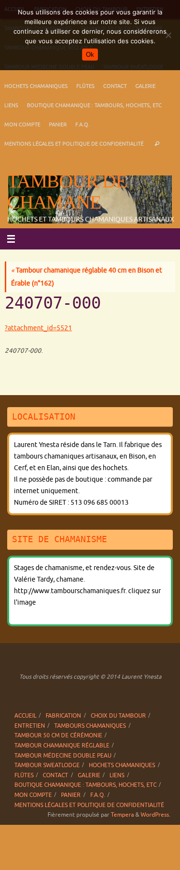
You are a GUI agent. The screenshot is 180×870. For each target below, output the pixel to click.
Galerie (145, 86)
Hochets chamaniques (36, 86)
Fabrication (63, 716)
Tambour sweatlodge (47, 765)
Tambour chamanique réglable (61, 745)
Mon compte (22, 124)
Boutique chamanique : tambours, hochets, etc (94, 105)
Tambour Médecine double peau (62, 755)
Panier (58, 124)
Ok (90, 54)
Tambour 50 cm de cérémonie (58, 735)
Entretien (29, 726)
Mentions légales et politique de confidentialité (74, 143)
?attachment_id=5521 (38, 328)
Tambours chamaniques (90, 726)
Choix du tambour (118, 716)
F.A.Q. (82, 124)
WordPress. (155, 815)
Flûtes (85, 86)
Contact (115, 86)
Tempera (122, 815)
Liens (11, 105)
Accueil (25, 716)
